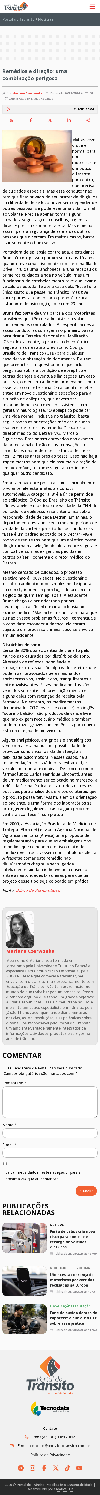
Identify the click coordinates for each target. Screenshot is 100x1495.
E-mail (9, 1144)
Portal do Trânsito (18, 19)
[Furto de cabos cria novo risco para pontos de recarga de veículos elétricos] (24, 1238)
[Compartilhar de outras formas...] (88, 120)
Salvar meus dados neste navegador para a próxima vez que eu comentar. (43, 1175)
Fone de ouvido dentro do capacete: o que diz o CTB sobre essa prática (73, 1318)
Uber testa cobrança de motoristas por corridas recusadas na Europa (72, 1280)
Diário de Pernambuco (38, 890)
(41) (62, 1436)
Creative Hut (63, 1489)
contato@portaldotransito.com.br (60, 1445)
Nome (9, 1124)
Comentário (14, 1083)
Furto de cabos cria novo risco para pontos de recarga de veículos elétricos (72, 1239)
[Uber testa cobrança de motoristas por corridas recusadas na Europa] (24, 1281)
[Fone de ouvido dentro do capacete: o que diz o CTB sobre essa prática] (24, 1319)
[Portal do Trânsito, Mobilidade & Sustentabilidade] (50, 1375)
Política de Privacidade (50, 1454)
